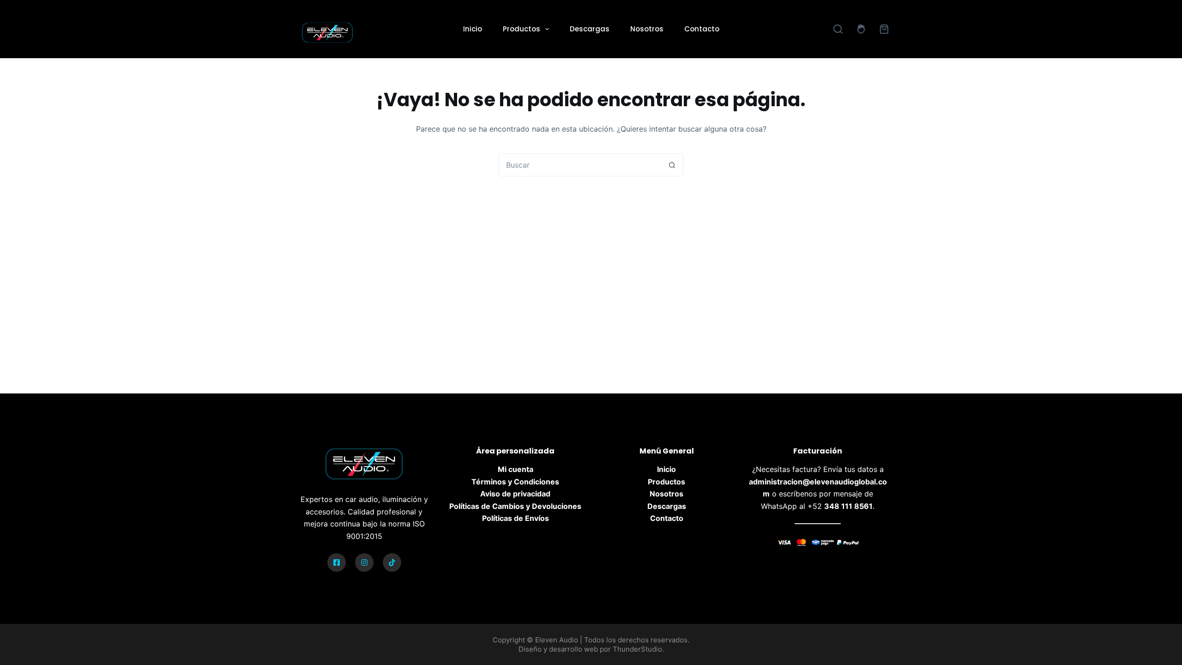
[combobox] (580, 164)
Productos (521, 29)
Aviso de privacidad (515, 493)
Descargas (589, 29)
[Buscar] (838, 29)
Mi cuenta (515, 469)
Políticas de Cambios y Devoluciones (515, 506)
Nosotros (646, 29)
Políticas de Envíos (515, 518)
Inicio (472, 29)
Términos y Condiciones (515, 481)
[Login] (861, 29)
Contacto (701, 29)
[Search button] (672, 165)
